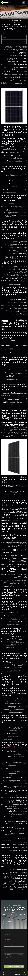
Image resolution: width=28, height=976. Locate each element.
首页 (2, 20)
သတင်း (6, 20)
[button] (24, 37)
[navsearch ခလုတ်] (19, 2)
